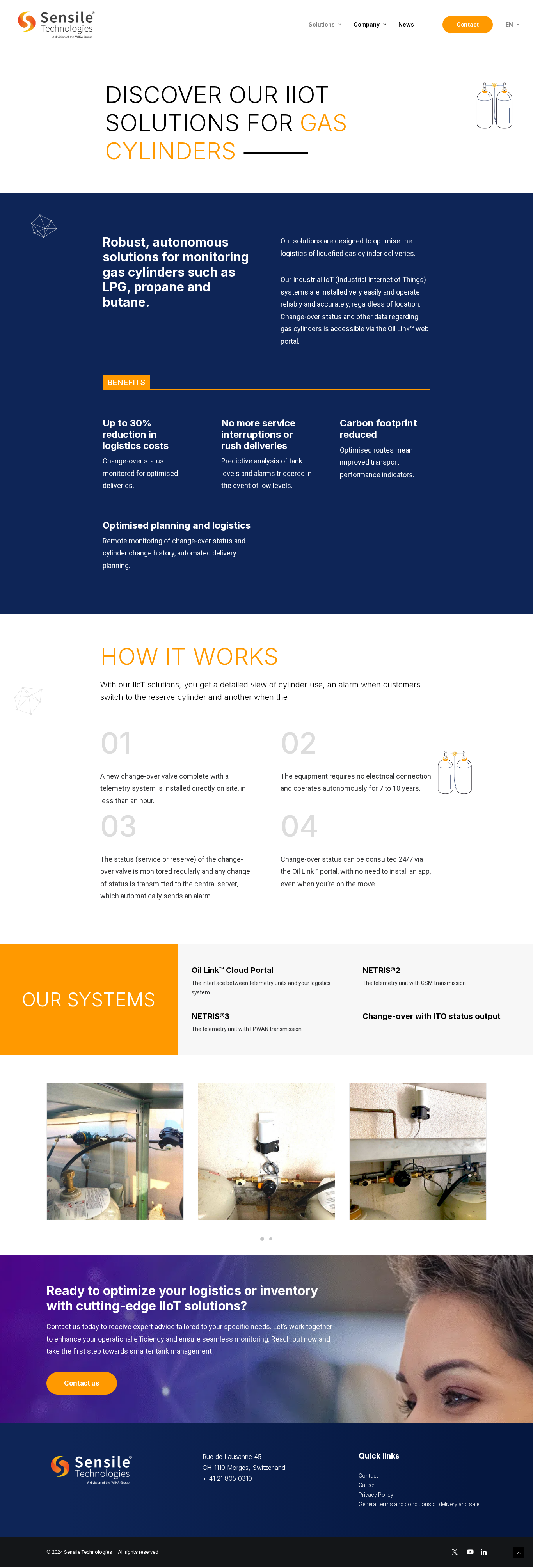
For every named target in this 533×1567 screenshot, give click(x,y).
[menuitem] (324, 24)
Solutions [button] (322, 24)
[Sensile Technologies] (56, 24)
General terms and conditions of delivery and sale (419, 1504)
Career (367, 1485)
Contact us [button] (81, 1383)
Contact (368, 1476)
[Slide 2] (270, 1239)
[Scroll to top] (518, 1552)
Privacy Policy (376, 1495)
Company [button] (367, 24)
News (406, 24)
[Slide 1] (262, 1239)
